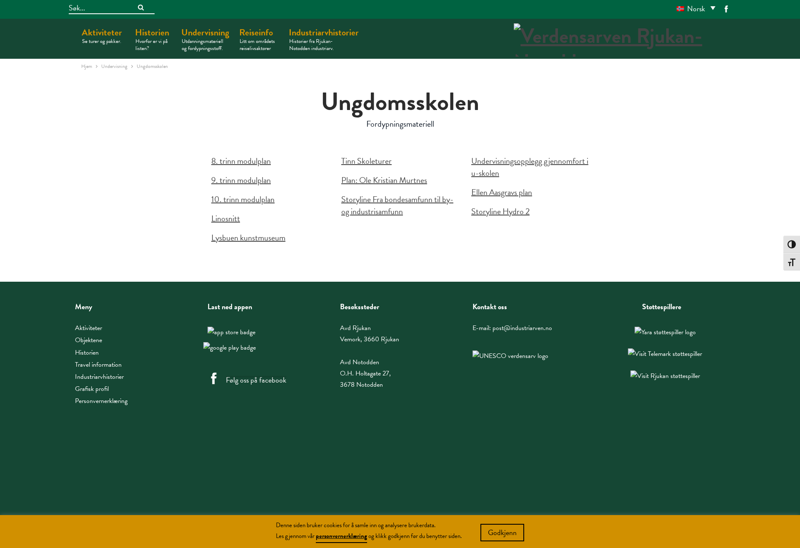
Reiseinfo (257, 39)
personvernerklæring (341, 535)
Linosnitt (225, 218)
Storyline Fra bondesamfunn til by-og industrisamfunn (397, 205)
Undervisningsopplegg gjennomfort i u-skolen (529, 167)
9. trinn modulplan (241, 180)
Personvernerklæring (101, 401)
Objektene (88, 340)
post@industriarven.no (522, 328)
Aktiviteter (102, 35)
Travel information (98, 365)
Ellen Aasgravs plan (501, 192)
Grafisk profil (92, 389)
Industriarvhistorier (324, 39)
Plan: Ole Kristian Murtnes (384, 180)
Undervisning (205, 39)
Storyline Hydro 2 (500, 211)
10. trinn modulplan (243, 199)
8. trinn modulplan (241, 161)
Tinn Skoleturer (366, 161)
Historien (152, 39)
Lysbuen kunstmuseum (248, 237)
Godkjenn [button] (502, 532)
